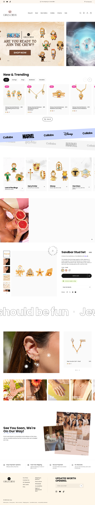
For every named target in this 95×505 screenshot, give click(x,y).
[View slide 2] (77, 370)
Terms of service (19, 502)
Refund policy (6, 502)
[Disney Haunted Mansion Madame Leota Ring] (58, 94)
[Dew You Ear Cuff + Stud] (78, 345)
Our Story (25, 478)
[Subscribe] (81, 485)
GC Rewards (89, 1)
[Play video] (47, 221)
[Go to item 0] (6, 254)
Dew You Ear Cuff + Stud (74, 361)
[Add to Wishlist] (22, 103)
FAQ (24, 487)
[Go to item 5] (6, 285)
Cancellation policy (33, 502)
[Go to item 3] (6, 269)
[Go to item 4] (6, 277)
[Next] (86, 61)
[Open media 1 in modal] (34, 274)
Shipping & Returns (38, 478)
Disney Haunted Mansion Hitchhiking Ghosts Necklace (35, 108)
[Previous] (9, 61)
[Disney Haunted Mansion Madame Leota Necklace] (81, 94)
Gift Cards (26, 484)
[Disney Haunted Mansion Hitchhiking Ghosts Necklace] (36, 94)
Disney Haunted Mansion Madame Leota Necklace (79, 107)
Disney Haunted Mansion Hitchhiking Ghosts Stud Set (12, 108)
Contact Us (26, 480)
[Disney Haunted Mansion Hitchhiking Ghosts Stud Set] (14, 94)
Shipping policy (26, 502)
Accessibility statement (42, 502)
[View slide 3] (79, 370)
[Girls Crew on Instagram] (56, 491)
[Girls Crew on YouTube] (60, 491)
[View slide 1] (76, 370)
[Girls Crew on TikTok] (63, 491)
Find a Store (38, 481)
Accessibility (38, 486)
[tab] (6, 80)
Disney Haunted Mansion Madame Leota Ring (57, 107)
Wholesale (38, 483)
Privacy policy (12, 502)
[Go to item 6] (6, 293)
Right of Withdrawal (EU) (38, 490)
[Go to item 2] (6, 261)
